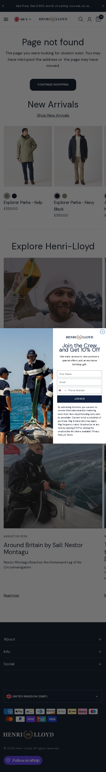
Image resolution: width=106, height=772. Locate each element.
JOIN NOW (79, 399)
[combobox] (62, 390)
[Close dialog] (102, 331)
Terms (70, 435)
